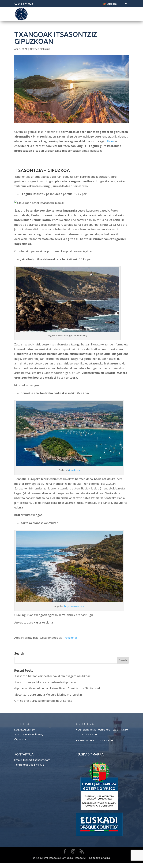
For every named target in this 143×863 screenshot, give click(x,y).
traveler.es (74, 470)
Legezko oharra (99, 858)
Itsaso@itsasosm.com (36, 760)
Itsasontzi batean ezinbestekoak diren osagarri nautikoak (52, 676)
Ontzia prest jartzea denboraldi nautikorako (43, 701)
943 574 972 (36, 764)
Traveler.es (70, 638)
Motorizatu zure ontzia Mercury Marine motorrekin (48, 694)
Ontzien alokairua (40, 49)
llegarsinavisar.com (74, 606)
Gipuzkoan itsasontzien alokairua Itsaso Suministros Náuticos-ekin (58, 688)
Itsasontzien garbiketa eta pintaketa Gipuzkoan (45, 682)
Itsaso (111, 141)
